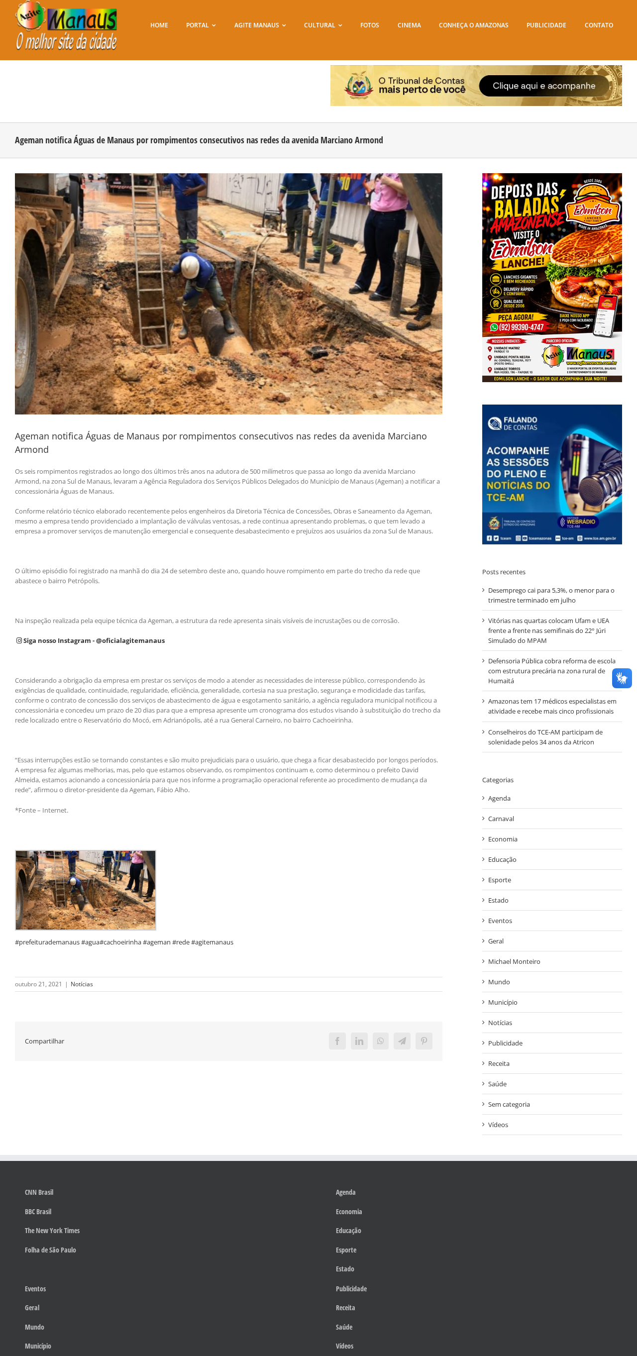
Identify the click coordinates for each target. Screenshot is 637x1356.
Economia (503, 838)
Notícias (82, 984)
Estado (498, 900)
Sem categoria (509, 1104)
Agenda (499, 798)
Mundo (499, 981)
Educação (502, 859)
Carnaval (501, 818)
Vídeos (498, 1124)
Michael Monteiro (514, 961)
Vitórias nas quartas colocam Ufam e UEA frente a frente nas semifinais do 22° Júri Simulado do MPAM (548, 630)
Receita (499, 1063)
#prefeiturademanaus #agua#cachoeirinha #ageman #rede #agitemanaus (124, 942)
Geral (496, 941)
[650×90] (476, 68)
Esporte (499, 879)
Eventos (500, 920)
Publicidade (505, 1043)
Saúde (497, 1083)
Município (503, 1002)
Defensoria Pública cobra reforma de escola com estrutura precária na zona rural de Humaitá (552, 670)
